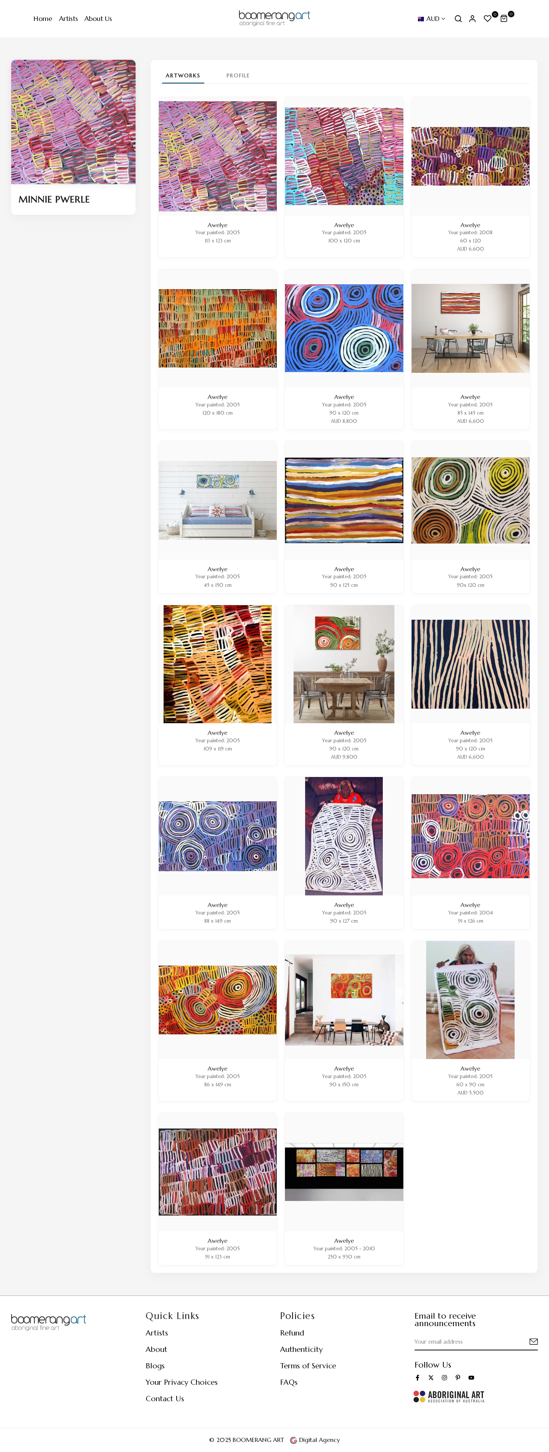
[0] (488, 19)
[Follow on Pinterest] (458, 1378)
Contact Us (165, 1398)
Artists (68, 18)
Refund (292, 1333)
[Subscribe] (525, 1342)
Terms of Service (308, 1366)
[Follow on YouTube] (471, 1378)
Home (43, 18)
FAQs (289, 1382)
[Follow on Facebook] (418, 1378)
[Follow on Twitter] (431, 1378)
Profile (238, 75)
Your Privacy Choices (182, 1382)
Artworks (183, 75)
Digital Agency (318, 1439)
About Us (98, 18)
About (156, 1349)
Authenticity (301, 1349)
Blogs (155, 1366)
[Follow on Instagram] (444, 1378)
